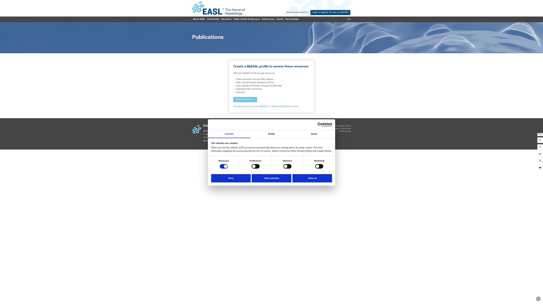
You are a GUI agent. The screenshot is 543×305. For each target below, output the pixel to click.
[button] (349, 19)
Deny (230, 178)
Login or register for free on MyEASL (330, 12)
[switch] (256, 166)
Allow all (312, 178)
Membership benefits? (297, 12)
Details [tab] (271, 134)
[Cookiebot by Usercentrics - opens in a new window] (319, 125)
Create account (243, 100)
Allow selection (271, 178)
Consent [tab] (229, 134)
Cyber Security (346, 128)
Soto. (349, 131)
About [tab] (314, 134)
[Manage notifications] (538, 299)
